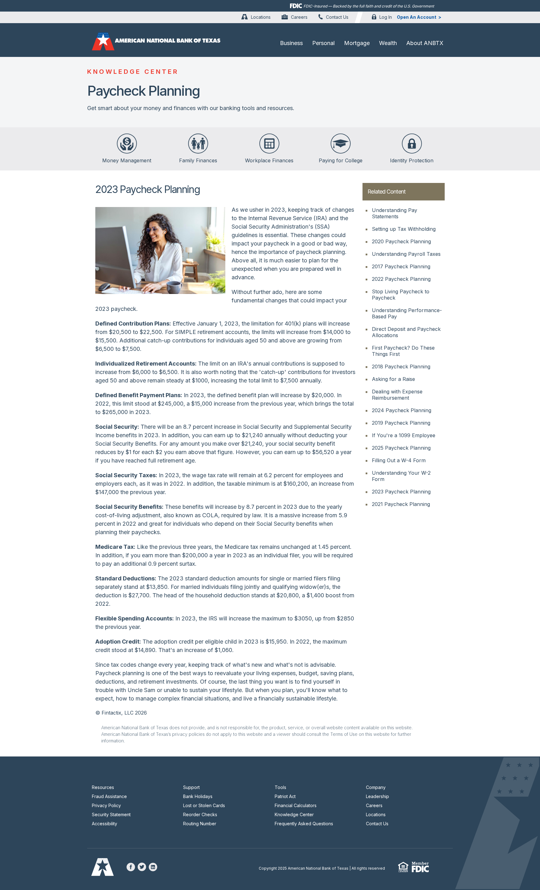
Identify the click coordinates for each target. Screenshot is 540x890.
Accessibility (104, 823)
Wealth (388, 43)
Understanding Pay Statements (394, 213)
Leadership (377, 796)
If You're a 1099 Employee (403, 435)
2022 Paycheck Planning (401, 279)
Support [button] (191, 787)
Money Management (126, 160)
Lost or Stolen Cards (204, 805)
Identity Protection (411, 160)
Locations (261, 17)
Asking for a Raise (393, 379)
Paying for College (340, 160)
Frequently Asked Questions (304, 823)
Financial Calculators (296, 805)
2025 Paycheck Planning (401, 448)
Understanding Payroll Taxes (406, 254)
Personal (323, 43)
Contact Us (337, 17)
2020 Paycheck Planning (401, 241)
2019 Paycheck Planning (401, 423)
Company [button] (376, 787)
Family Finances (198, 160)
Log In (385, 17)
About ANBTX (424, 43)
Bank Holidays (197, 796)
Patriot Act (285, 796)
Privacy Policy (106, 805)
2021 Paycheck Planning (401, 504)
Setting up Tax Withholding (404, 229)
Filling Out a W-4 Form (399, 460)
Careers (299, 17)
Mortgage (357, 43)
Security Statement (111, 814)
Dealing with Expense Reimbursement (397, 394)
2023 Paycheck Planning (401, 491)
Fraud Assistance (109, 796)
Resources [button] (103, 787)
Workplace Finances (269, 160)
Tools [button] (280, 787)
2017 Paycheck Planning (401, 266)
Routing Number (199, 823)
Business (291, 43)
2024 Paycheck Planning (401, 410)
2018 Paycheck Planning (401, 366)
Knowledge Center (294, 814)
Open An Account (416, 17)
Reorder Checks (200, 814)
